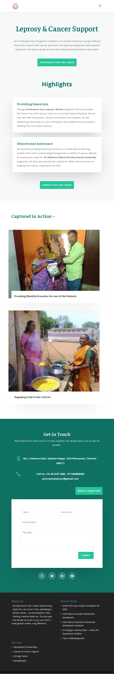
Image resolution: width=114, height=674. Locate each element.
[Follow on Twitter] (52, 575)
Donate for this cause (57, 185)
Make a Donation (89, 490)
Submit (85, 555)
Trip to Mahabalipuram (73, 638)
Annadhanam (20, 660)
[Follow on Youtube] (72, 575)
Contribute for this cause (57, 62)
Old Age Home (21, 656)
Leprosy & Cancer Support (26, 651)
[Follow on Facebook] (41, 575)
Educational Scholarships (25, 647)
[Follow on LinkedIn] (62, 575)
